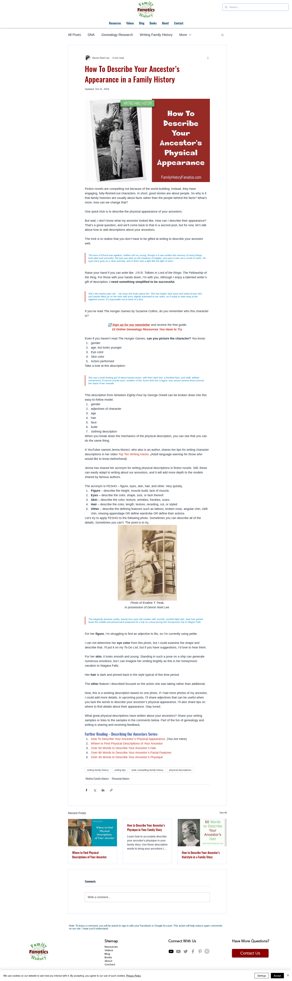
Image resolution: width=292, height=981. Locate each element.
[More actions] (208, 58)
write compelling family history (147, 770)
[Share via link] (111, 790)
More (183, 35)
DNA (91, 35)
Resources (111, 946)
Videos (109, 950)
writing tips (120, 770)
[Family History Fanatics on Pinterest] (200, 951)
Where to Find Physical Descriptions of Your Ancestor (89, 854)
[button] (222, 34)
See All (223, 812)
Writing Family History (156, 35)
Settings (261, 975)
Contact (110, 964)
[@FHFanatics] (185, 951)
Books (108, 957)
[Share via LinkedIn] (103, 790)
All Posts (74, 35)
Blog (107, 954)
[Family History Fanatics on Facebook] (193, 951)
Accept (277, 975)
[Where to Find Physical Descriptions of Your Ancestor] (92, 832)
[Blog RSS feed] (207, 951)
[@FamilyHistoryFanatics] (171, 951)
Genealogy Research (117, 35)
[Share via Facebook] (86, 790)
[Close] (288, 975)
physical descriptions (180, 770)
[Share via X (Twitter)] (94, 790)
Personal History (120, 778)
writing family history (98, 770)
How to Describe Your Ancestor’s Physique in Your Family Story (146, 827)
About (108, 961)
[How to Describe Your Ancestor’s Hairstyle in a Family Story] (202, 832)
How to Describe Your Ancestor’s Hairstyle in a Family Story (201, 854)
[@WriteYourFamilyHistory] (178, 951)
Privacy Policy (133, 975)
